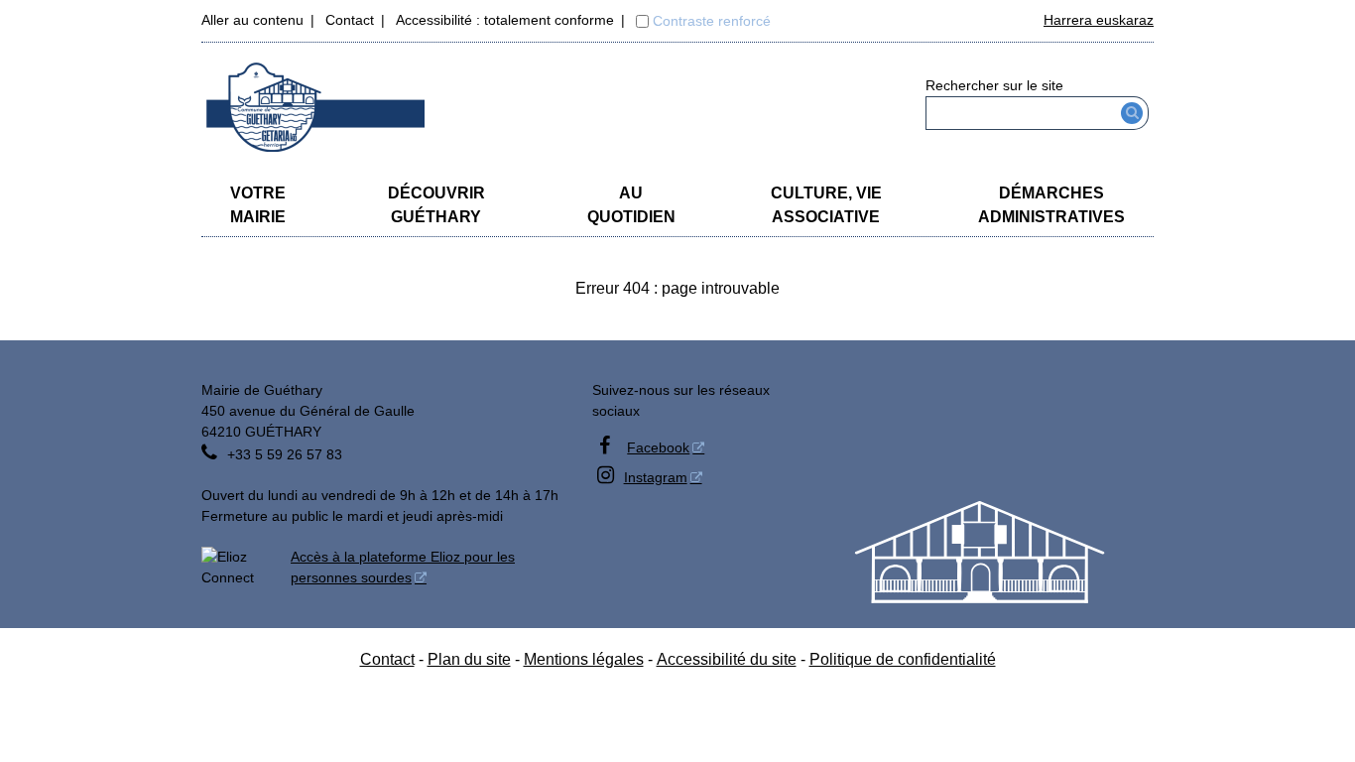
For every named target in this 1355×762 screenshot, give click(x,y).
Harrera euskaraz (1099, 20)
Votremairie (258, 205)
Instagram (655, 477)
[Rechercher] (1132, 113)
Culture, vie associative (826, 205)
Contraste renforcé (712, 21)
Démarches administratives (1051, 205)
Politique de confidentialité (902, 659)
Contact (349, 20)
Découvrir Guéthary (436, 205)
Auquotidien (631, 205)
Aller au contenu (252, 20)
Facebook (658, 447)
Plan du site (469, 659)
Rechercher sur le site (994, 85)
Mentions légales (584, 659)
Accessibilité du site (727, 659)
